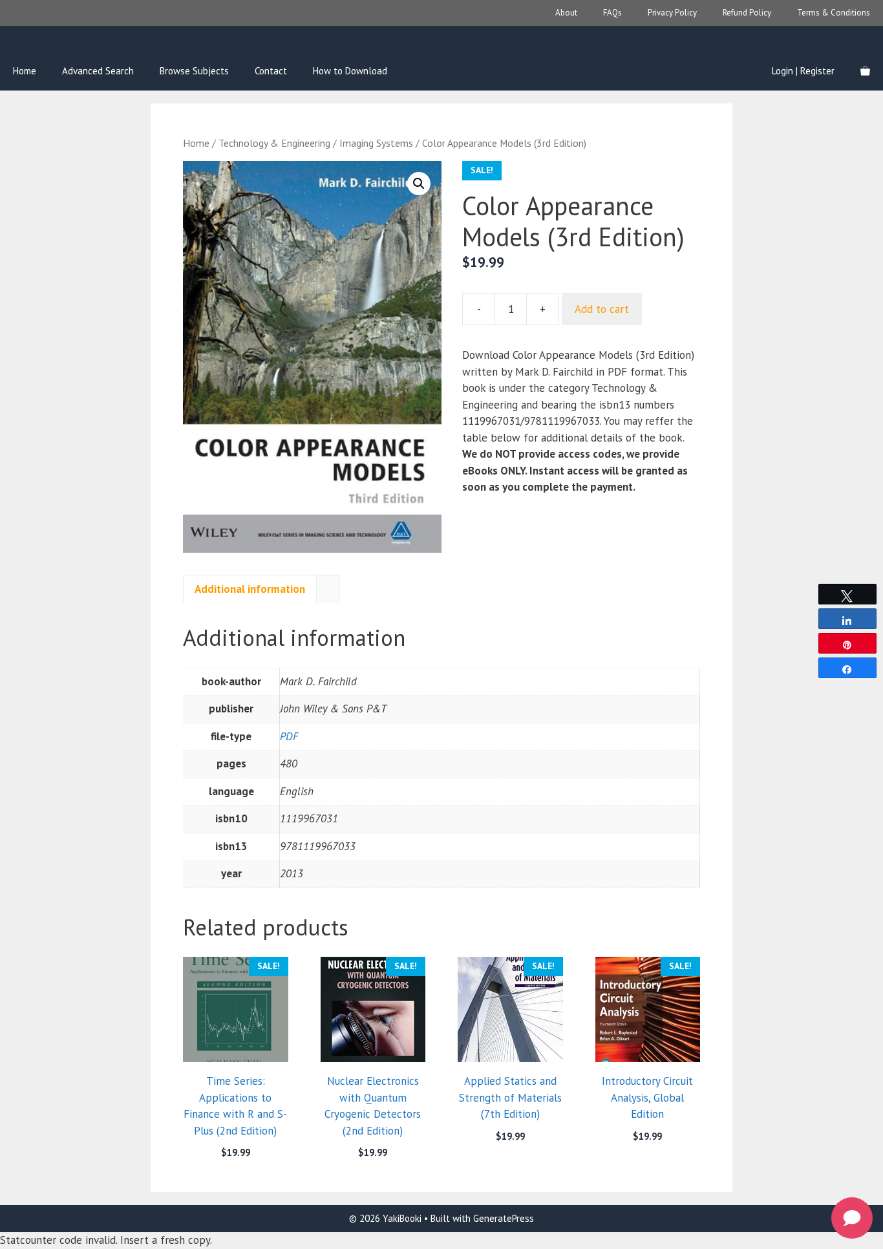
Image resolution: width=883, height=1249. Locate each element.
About (566, 12)
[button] (419, 183)
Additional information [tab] (250, 589)
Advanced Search (98, 71)
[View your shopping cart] (865, 71)
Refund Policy (747, 12)
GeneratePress (503, 1218)
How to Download (350, 71)
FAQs (612, 12)
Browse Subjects (194, 71)
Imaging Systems (376, 142)
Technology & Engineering (274, 142)
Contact (271, 71)
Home (24, 71)
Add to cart (602, 309)
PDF (289, 736)
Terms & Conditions (833, 12)
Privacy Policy (672, 12)
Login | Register (803, 71)
